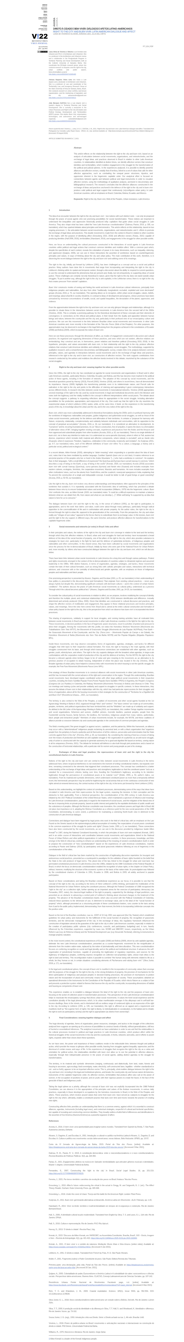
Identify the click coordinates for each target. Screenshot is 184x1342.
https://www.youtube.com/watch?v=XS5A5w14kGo (70, 1247)
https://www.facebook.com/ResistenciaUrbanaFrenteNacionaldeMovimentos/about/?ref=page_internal (90, 1285)
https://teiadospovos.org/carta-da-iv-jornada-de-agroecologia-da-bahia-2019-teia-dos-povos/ (86, 1147)
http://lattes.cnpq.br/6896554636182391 (62, 121)
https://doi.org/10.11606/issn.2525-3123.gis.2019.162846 (114, 1238)
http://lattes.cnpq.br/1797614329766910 (62, 98)
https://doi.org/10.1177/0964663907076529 (66, 1173)
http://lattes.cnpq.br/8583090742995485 (62, 74)
